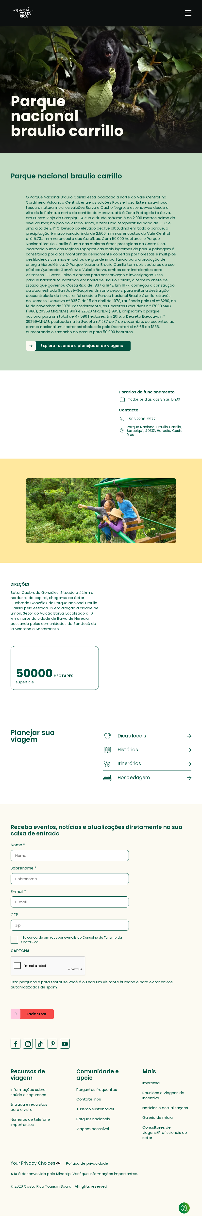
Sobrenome (22, 868)
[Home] (22, 13)
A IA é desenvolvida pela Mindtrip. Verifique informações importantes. (74, 1173)
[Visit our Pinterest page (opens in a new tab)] (52, 1043)
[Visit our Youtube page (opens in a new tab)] (64, 1043)
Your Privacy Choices (33, 1163)
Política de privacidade (87, 1163)
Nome (16, 845)
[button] (78, 346)
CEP (14, 915)
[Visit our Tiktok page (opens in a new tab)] (40, 1043)
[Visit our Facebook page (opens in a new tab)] (15, 1043)
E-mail (17, 891)
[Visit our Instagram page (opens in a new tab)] (28, 1043)
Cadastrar (35, 1014)
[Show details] (184, 1208)
